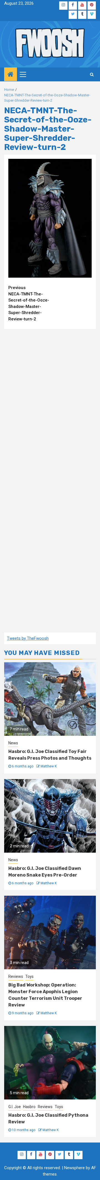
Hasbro (29, 1106)
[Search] (91, 74)
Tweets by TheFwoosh (28, 638)
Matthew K (49, 766)
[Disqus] (50, 404)
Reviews (15, 976)
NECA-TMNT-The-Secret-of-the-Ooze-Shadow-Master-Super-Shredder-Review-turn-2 (28, 303)
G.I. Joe (14, 1106)
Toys (29, 976)
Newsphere (74, 1167)
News (13, 743)
